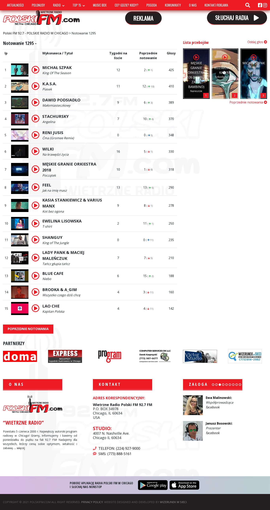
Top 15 (77, 5)
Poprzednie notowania (28, 329)
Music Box (100, 5)
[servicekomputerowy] (155, 356)
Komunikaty (173, 5)
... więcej (19, 448)
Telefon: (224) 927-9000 (119, 448)
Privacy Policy (92, 502)
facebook (212, 407)
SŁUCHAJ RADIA (232, 17)
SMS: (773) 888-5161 (114, 453)
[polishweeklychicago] (110, 356)
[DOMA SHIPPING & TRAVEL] (20, 356)
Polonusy (38, 5)
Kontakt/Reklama (216, 5)
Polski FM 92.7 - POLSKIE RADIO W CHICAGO (41, 13)
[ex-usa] (65, 356)
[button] (213, 384)
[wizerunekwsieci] (245, 356)
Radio (57, 5)
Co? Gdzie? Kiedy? (126, 5)
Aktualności (15, 5)
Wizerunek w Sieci (173, 502)
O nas (192, 5)
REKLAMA (143, 18)
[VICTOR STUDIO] (200, 356)
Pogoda (151, 5)
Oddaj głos (255, 42)
